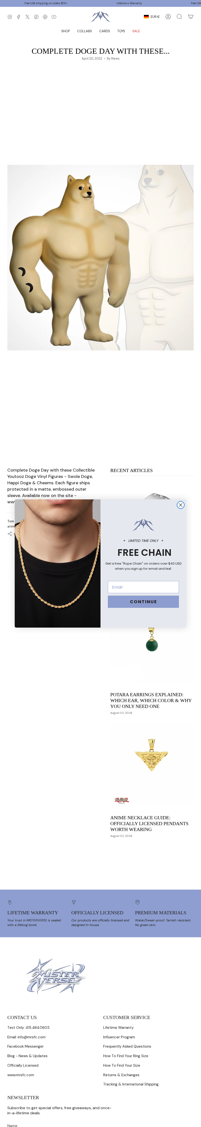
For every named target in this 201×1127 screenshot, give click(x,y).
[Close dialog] (180, 505)
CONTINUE (143, 602)
